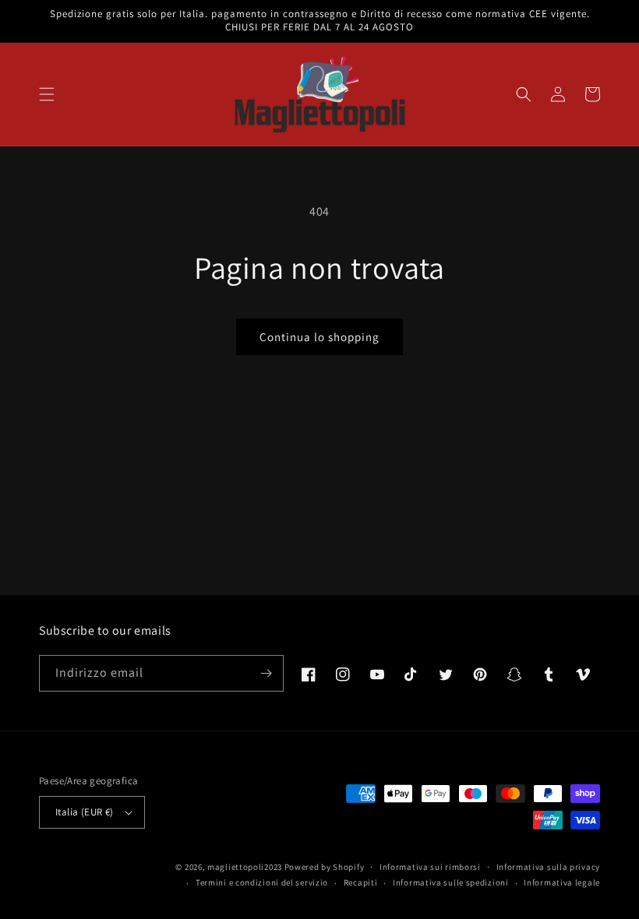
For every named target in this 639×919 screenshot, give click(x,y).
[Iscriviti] (266, 673)
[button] (47, 94)
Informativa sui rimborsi (430, 866)
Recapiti (361, 882)
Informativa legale (562, 882)
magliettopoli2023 (244, 866)
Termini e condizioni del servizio (262, 882)
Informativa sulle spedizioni (451, 882)
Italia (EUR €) (84, 812)
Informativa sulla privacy (548, 866)
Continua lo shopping (319, 336)
